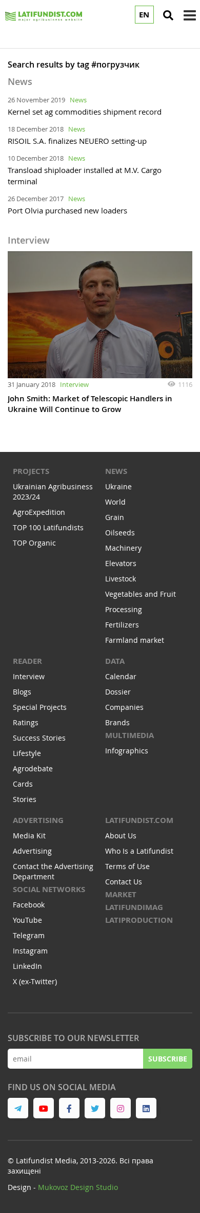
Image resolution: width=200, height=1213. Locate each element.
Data (115, 661)
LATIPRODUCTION (139, 920)
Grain (114, 517)
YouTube (27, 920)
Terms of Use (127, 866)
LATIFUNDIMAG (134, 907)
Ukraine (118, 486)
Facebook (29, 904)
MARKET (120, 894)
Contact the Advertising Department (53, 871)
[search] (168, 15)
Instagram (30, 951)
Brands (117, 722)
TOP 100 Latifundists (48, 527)
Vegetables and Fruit (140, 594)
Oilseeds (120, 532)
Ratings (25, 722)
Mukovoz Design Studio (78, 1187)
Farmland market (134, 640)
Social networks (49, 889)
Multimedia (129, 735)
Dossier (118, 692)
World (115, 502)
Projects (31, 471)
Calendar (120, 676)
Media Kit (29, 835)
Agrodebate (33, 768)
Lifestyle (27, 753)
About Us (120, 835)
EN (144, 14)
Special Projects (40, 707)
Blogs (22, 692)
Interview (74, 384)
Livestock (120, 578)
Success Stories (39, 738)
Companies (124, 707)
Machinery (123, 548)
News (78, 99)
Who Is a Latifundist (139, 851)
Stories (24, 799)
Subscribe (167, 1059)
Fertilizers (122, 625)
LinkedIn (27, 966)
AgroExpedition (39, 512)
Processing (123, 609)
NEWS (116, 471)
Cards (23, 784)
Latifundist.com (139, 820)
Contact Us (123, 881)
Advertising (38, 820)
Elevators (120, 563)
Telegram (29, 935)
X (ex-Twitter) (35, 981)
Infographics (126, 750)
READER (27, 661)
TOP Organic (34, 543)
